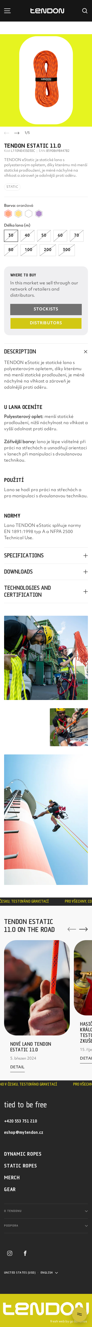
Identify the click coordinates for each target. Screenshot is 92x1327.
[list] (46, 80)
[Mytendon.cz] (47, 11)
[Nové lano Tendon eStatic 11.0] (37, 988)
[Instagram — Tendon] (9, 1253)
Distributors (46, 323)
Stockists (46, 309)
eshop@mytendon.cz (23, 1133)
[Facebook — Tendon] (25, 1253)
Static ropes (20, 1166)
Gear (10, 1189)
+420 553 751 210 (20, 1121)
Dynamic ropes (22, 1154)
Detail (17, 1068)
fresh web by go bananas (68, 1322)
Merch (12, 1177)
